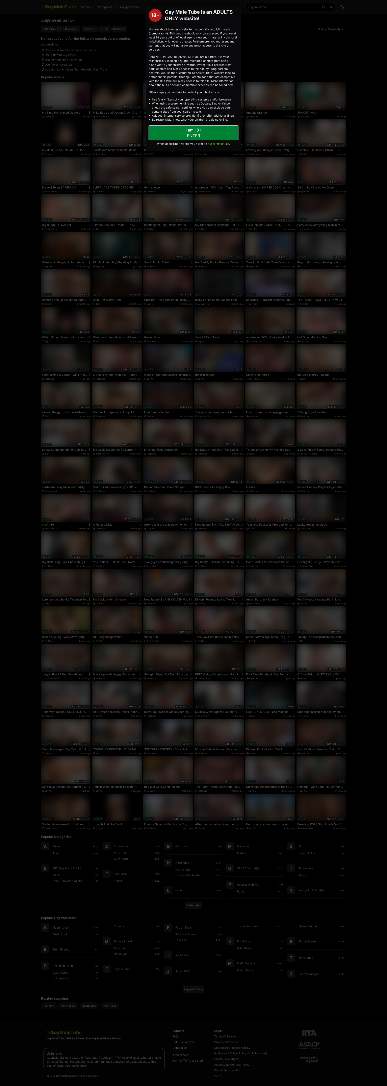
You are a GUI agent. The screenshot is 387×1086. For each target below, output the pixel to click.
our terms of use (218, 143)
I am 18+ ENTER (194, 133)
